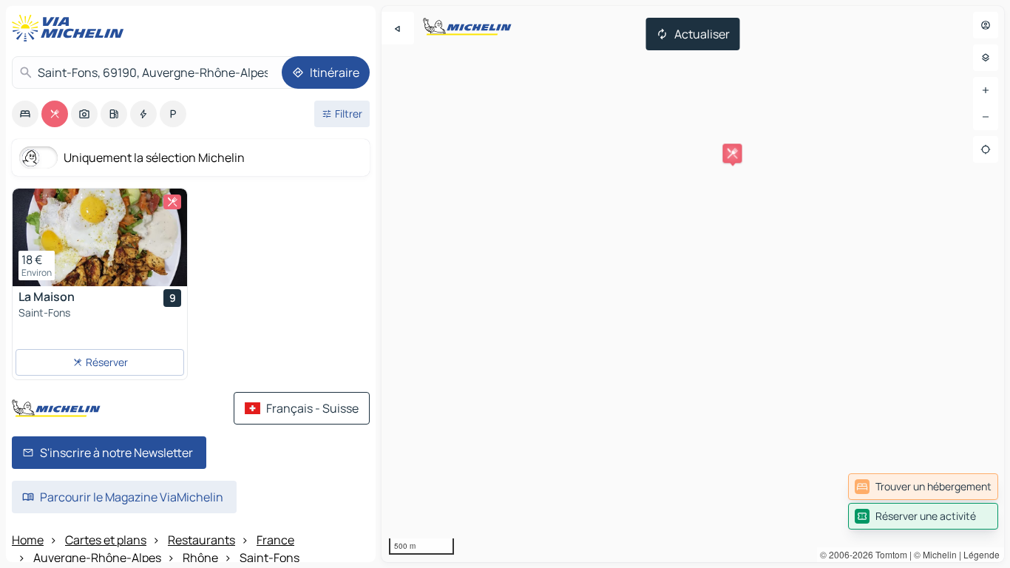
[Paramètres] (985, 57)
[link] (923, 486)
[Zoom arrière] (985, 117)
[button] (732, 153)
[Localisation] (985, 149)
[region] (693, 284)
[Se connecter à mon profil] (985, 25)
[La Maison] (100, 237)
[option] (25, 114)
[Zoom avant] (985, 90)
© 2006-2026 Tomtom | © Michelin (888, 554)
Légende (981, 554)
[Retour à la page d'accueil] (71, 28)
